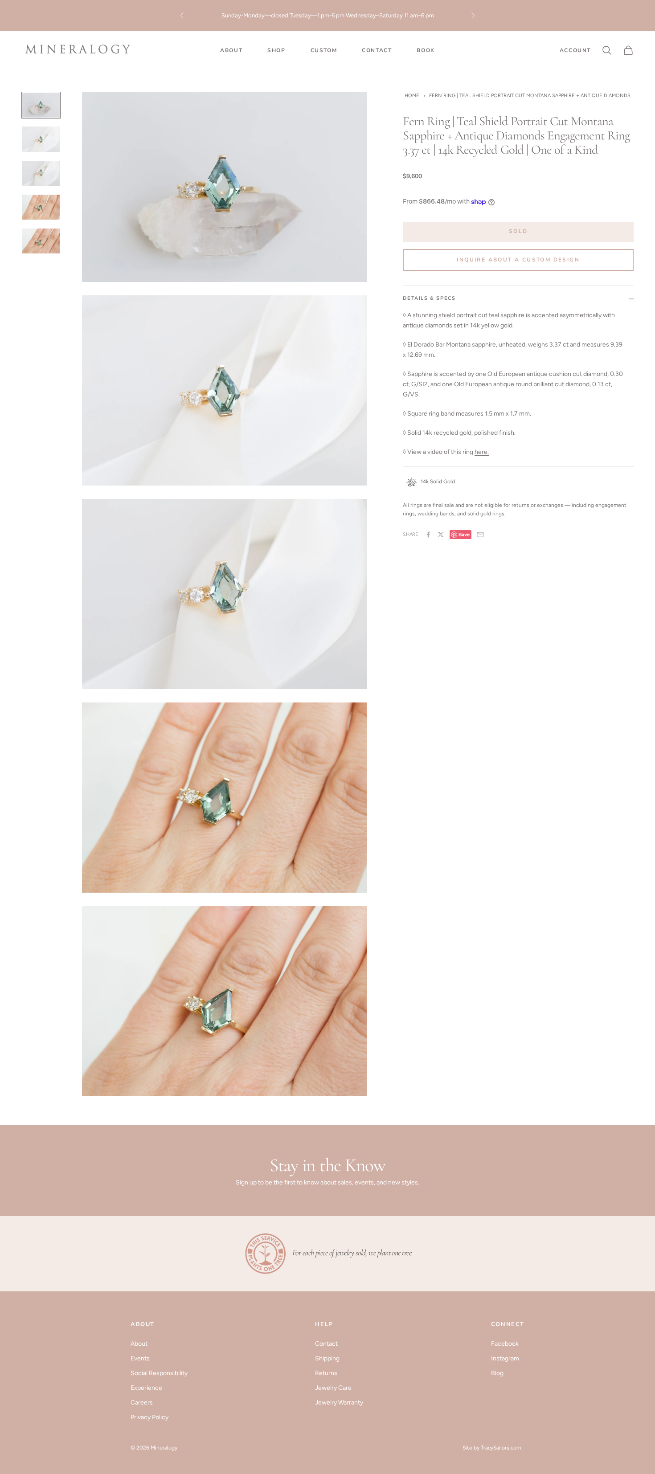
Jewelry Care (333, 1388)
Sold (518, 231)
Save (464, 534)
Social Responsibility (159, 1373)
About (231, 50)
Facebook (505, 1343)
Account (575, 50)
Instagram (505, 1358)
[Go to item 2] (41, 139)
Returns (326, 1373)
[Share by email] (480, 534)
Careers (142, 1402)
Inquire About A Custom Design (518, 259)
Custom (324, 50)
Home (412, 95)
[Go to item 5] (41, 241)
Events (140, 1358)
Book (425, 50)
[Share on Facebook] (428, 534)
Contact (377, 50)
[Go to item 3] (41, 173)
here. (482, 452)
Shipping (327, 1358)
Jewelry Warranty (339, 1402)
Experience (146, 1388)
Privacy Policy (149, 1417)
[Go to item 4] (41, 207)
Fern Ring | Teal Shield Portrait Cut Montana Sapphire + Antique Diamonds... (531, 95)
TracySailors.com (501, 1448)
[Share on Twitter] (440, 534)
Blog (497, 1373)
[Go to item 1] (41, 105)
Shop (276, 50)
